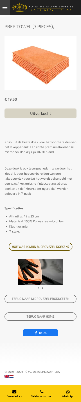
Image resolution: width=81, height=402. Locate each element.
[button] (72, 263)
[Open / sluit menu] (5, 7)
